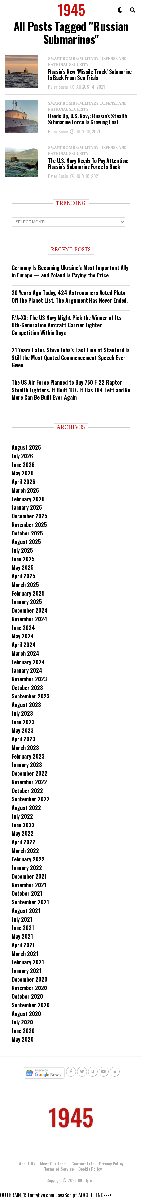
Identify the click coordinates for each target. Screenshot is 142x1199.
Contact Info (82, 1163)
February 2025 (28, 593)
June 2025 (23, 559)
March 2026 (25, 490)
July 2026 (22, 456)
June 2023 (23, 722)
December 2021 (29, 876)
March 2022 (25, 851)
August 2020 (26, 1014)
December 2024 (30, 610)
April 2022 (23, 842)
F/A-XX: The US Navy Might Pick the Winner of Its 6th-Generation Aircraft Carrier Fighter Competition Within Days (67, 325)
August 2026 (26, 447)
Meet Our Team (53, 1163)
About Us (27, 1163)
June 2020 (23, 1031)
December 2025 (29, 516)
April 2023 (23, 739)
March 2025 (25, 585)
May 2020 (23, 1039)
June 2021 (23, 928)
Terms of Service (59, 1169)
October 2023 (27, 688)
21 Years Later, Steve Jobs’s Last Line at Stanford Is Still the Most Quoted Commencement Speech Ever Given (71, 357)
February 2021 (28, 962)
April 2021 (23, 945)
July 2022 (22, 816)
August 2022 (26, 808)
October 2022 (27, 790)
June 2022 (23, 825)
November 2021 (29, 885)
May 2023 (23, 730)
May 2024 (23, 636)
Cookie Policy (90, 1169)
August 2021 (26, 911)
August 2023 (26, 705)
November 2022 (29, 782)
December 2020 (29, 979)
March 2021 (25, 953)
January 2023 (27, 765)
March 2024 (25, 653)
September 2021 (30, 902)
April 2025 (23, 576)
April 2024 (24, 645)
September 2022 (31, 799)
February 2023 (28, 756)
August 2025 (26, 542)
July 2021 (22, 919)
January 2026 (27, 507)
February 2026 (28, 499)
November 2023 (29, 679)
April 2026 (23, 482)
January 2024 (27, 670)
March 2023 (25, 748)
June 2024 (23, 628)
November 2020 (29, 988)
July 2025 (22, 550)
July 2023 (22, 713)
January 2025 (27, 602)
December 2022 (29, 773)
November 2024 (29, 619)
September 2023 (31, 696)
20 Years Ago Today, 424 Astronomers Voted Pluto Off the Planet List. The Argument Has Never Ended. (70, 296)
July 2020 (22, 1022)
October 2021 (27, 893)
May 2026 (23, 473)
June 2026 (23, 465)
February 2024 (28, 662)
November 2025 (29, 525)
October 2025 (27, 533)
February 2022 (28, 859)
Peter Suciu (58, 86)
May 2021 (22, 936)
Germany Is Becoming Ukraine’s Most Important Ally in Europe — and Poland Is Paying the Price (70, 271)
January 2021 (26, 971)
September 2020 (31, 1005)
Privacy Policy (111, 1163)
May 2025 (23, 567)
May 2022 (23, 833)
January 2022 (27, 868)
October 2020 (27, 996)
